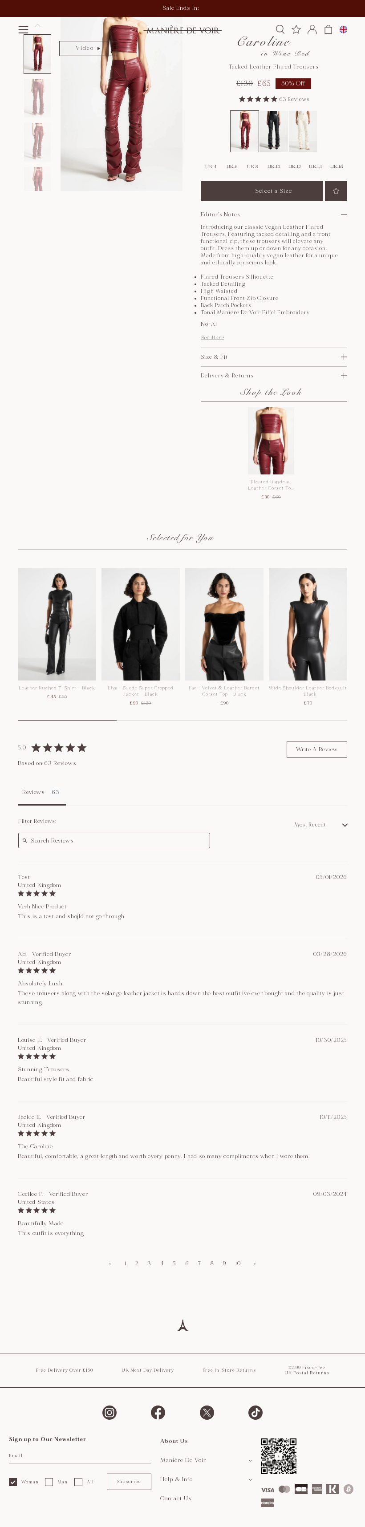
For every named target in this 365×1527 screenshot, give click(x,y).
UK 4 (211, 167)
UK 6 (232, 167)
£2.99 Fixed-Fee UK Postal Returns (306, 1370)
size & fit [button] (214, 357)
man (62, 1482)
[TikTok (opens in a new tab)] (255, 1412)
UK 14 (315, 167)
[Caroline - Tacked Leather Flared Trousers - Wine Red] (245, 131)
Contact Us (176, 1498)
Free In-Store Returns (229, 1370)
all (90, 1482)
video (85, 48)
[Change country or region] (343, 29)
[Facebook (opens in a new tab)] (158, 1412)
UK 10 (274, 167)
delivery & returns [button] (227, 376)
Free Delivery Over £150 (64, 1370)
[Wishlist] (296, 29)
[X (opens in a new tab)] (207, 1412)
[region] (182, 644)
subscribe (129, 1481)
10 (237, 1263)
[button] (23, 29)
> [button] (255, 1263)
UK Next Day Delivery (148, 1370)
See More (212, 337)
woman (30, 1482)
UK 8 (253, 167)
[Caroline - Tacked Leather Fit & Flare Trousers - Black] (273, 131)
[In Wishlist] (336, 191)
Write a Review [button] (317, 749)
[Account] (312, 29)
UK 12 (294, 167)
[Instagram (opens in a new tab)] (109, 1412)
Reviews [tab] (33, 792)
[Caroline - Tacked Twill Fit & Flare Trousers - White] (303, 131)
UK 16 (336, 167)
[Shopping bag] (328, 29)
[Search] (280, 29)
